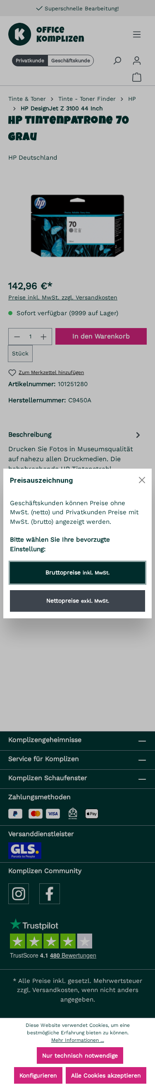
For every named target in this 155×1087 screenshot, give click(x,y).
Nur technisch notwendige (80, 1055)
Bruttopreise (77, 572)
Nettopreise (77, 600)
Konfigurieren (38, 1075)
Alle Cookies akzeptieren (106, 1075)
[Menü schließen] (142, 480)
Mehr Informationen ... (77, 1040)
